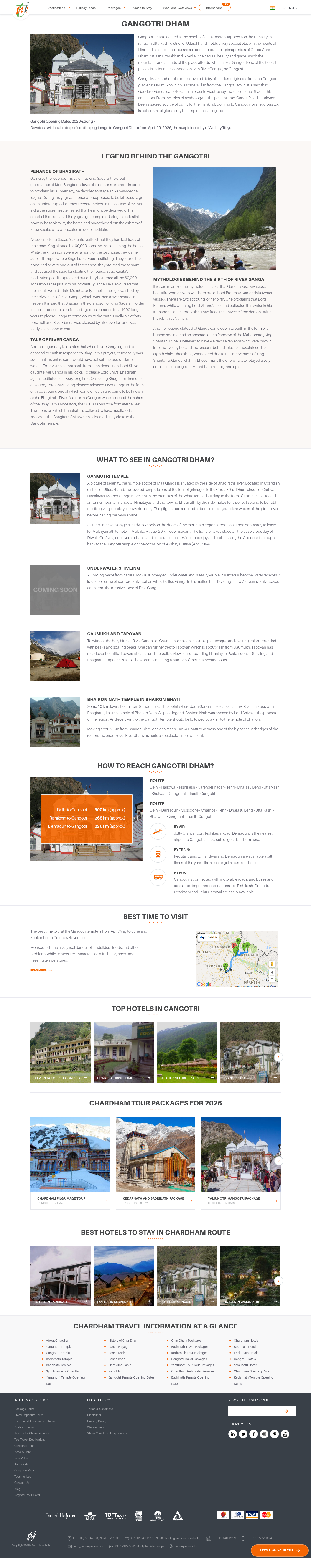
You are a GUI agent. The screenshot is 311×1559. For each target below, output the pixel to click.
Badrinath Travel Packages (189, 1347)
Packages (114, 8)
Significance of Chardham (64, 1371)
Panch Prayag (118, 1347)
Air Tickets (21, 1464)
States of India (24, 1427)
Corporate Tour (24, 1445)
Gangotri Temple (58, 1353)
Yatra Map (115, 1371)
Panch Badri (117, 1359)
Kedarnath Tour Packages (189, 1353)
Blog (17, 1489)
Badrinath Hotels (245, 1347)
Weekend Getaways (177, 8)
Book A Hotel (22, 1452)
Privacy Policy (96, 1421)
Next (278, 1057)
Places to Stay (142, 8)
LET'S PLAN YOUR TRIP (277, 1550)
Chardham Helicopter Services (192, 1371)
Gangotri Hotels (245, 1359)
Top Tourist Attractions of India (34, 1421)
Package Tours (24, 1409)
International (214, 8)
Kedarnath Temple (59, 1359)
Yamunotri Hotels (245, 1365)
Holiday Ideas (86, 8)
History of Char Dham (123, 1340)
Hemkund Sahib (120, 1365)
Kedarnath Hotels (246, 1353)
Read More (38, 970)
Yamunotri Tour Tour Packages (192, 1365)
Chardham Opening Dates (252, 1371)
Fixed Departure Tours (28, 1415)
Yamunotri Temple (59, 1347)
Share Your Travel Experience (107, 1433)
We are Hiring (96, 1427)
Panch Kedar (118, 1353)
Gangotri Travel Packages (189, 1359)
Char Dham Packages (186, 1340)
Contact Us (21, 1482)
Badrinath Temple (58, 1365)
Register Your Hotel (27, 1495)
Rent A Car (21, 1458)
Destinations (56, 8)
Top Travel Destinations (30, 1439)
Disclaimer (94, 1415)
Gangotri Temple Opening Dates (131, 1377)
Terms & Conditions (100, 1409)
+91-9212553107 (288, 8)
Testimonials (22, 1476)
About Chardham (58, 1340)
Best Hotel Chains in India (31, 1433)
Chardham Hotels (246, 1340)
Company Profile (25, 1470)
